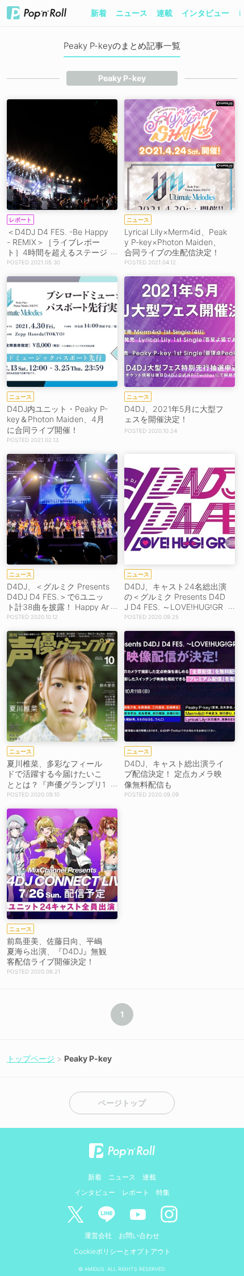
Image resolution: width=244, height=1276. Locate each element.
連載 (165, 13)
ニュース (132, 13)
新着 (99, 13)
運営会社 (98, 1235)
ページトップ (122, 1102)
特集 (163, 1192)
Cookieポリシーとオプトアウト (122, 1251)
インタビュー (205, 13)
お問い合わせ (139, 1235)
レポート (135, 1192)
